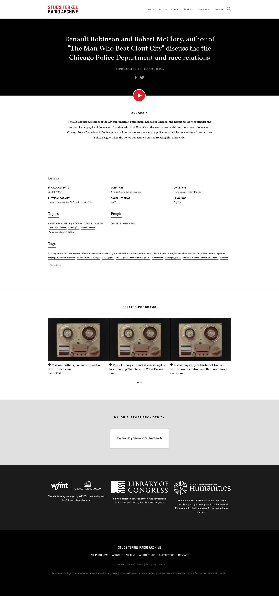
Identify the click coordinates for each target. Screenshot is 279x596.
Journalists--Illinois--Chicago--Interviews (131, 253)
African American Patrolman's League (200, 257)
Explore (163, 9)
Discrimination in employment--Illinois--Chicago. (176, 253)
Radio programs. (173, 257)
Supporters (166, 555)
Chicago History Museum (78, 500)
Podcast (189, 9)
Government (129, 223)
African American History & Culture (65, 223)
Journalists (116, 223)
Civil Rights (73, 227)
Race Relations (88, 227)
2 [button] (146, 382)
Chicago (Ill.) (108, 257)
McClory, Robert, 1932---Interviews (64, 253)
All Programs (99, 555)
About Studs (147, 555)
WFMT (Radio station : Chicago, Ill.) (133, 257)
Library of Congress (154, 502)
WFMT (82, 496)
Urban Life (98, 223)
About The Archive (123, 555)
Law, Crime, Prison (58, 227)
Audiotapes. (157, 257)
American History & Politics (62, 232)
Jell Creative (159, 564)
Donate (218, 9)
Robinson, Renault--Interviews (96, 253)
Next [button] (224, 339)
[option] (78, 348)
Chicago (88, 223)
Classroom (204, 9)
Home (151, 9)
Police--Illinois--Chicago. (88, 257)
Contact (183, 555)
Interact (175, 9)
